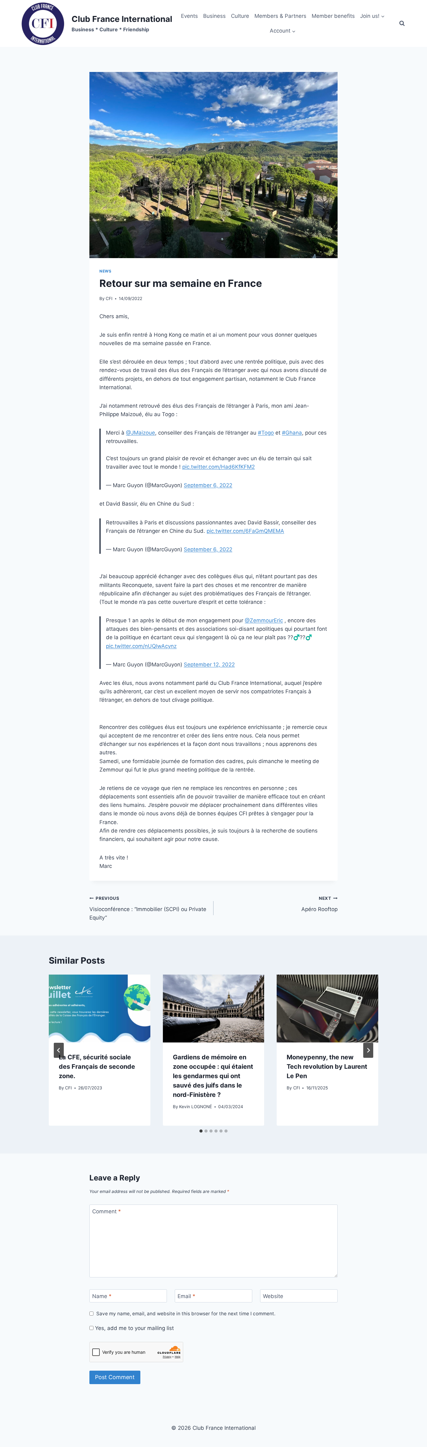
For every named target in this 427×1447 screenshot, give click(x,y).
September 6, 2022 (208, 485)
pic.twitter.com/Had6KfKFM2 (218, 467)
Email (186, 1296)
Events (189, 16)
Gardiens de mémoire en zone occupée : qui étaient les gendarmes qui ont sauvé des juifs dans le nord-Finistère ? (213, 1075)
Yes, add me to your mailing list (133, 1328)
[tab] (201, 1131)
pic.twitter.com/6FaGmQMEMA (245, 531)
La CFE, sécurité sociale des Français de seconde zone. (97, 1066)
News (105, 271)
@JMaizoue (140, 433)
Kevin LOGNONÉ (195, 1106)
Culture (240, 16)
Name (102, 1296)
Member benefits (333, 16)
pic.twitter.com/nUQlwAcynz (141, 646)
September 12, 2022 (209, 664)
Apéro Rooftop (319, 904)
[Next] (368, 1050)
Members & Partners (280, 16)
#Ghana (292, 433)
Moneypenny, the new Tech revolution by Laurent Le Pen (327, 1066)
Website (273, 1296)
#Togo (266, 433)
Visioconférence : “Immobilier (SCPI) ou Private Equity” (147, 908)
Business (214, 16)
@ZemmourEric (264, 620)
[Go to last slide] (59, 1050)
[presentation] (99, 1008)
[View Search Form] (402, 23)
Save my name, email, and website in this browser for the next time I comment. (185, 1314)
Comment (106, 1211)
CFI (109, 298)
